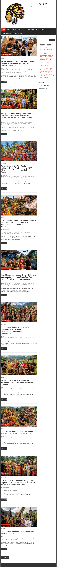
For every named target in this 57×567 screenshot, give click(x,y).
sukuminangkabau (4, 338)
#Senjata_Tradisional (5, 72)
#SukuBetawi (4, 337)
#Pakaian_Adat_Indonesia (5, 71)
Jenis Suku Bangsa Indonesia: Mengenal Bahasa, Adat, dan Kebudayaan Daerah (17, 432)
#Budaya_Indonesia (15, 69)
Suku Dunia (43, 29)
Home (3, 29)
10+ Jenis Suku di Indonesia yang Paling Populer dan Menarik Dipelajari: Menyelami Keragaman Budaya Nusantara (18, 482)
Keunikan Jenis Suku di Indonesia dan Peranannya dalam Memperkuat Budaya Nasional (17, 382)
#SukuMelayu (15, 337)
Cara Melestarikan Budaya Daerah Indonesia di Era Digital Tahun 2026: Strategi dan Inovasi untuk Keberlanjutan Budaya (18, 277)
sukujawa (33, 337)
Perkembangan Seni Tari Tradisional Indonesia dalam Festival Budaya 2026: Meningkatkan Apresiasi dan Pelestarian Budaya (17, 169)
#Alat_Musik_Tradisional (6, 69)
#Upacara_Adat (18, 72)
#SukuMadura (10, 337)
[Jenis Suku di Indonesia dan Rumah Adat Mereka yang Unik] (19, 516)
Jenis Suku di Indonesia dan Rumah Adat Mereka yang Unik (17, 533)
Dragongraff (42, 3)
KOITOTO (33, 564)
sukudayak (29, 337)
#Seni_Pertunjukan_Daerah (25, 71)
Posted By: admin (5, 68)
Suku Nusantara (22, 29)
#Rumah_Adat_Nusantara (15, 71)
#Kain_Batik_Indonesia (23, 69)
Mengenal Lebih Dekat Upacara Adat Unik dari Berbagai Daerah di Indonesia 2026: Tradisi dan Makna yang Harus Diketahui (17, 116)
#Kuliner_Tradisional (31, 69)
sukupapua (10, 338)
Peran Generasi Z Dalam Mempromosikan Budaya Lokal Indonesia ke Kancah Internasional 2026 (17, 63)
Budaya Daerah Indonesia (33, 29)
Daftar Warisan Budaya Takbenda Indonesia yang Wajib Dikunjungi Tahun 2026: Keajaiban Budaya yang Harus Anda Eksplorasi (18, 223)
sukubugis (25, 337)
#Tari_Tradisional (12, 72)
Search (40, 37)
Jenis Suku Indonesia (11, 29)
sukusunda (15, 338)
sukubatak (20, 337)
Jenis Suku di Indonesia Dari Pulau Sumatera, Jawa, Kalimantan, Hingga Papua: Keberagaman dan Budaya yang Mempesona (18, 330)
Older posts (5, 557)
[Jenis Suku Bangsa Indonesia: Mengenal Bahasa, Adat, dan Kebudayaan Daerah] (19, 416)
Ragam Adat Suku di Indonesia (9, 33)
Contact (20, 33)
